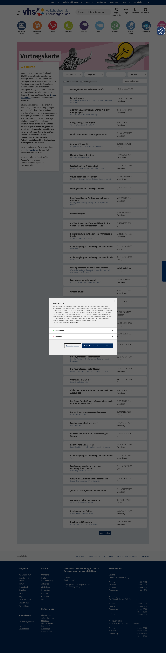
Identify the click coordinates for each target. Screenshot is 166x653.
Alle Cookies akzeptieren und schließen (97, 346)
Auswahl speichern (72, 346)
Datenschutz (74, 322)
